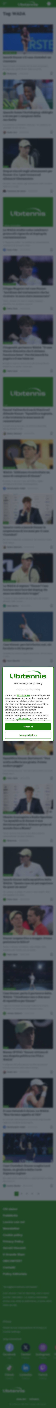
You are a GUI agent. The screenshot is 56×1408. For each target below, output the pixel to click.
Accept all (28, 726)
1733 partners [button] (23, 695)
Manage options (28, 735)
